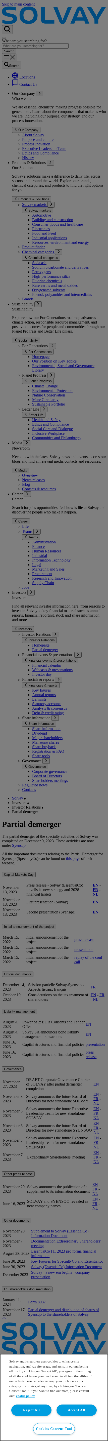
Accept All (76, 1410)
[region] (54, 1397)
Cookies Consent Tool (54, 1429)
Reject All (31, 1410)
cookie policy (25, 1396)
